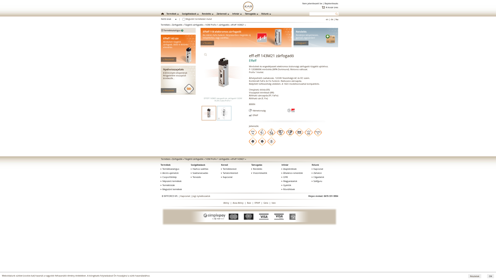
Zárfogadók (177, 25)
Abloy (226, 202)
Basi (249, 202)
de (332, 19)
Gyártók (287, 185)
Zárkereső (222, 13)
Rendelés (206, 13)
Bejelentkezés (331, 3)
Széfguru (317, 181)
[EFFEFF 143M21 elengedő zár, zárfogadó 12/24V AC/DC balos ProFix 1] (205, 55)
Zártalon (317, 172)
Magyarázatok (290, 181)
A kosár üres (332, 7)
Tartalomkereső (230, 172)
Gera (266, 202)
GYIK (285, 177)
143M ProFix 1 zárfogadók (217, 25)
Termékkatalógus (170, 168)
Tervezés (197, 177)
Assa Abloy (238, 202)
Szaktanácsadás (200, 172)
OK (490, 276)
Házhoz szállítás (200, 168)
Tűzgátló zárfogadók (193, 25)
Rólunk (265, 13)
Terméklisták (168, 185)
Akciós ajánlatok (170, 172)
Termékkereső (230, 168)
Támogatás (250, 13)
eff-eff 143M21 (237, 25)
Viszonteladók (260, 172)
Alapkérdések (290, 168)
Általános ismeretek (293, 172)
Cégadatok (318, 177)
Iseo (274, 202)
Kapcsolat (227, 177)
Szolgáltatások (189, 13)
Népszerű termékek (172, 181)
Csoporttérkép (169, 177)
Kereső (224, 164)
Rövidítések (289, 189)
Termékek (171, 13)
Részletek (474, 276)
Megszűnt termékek (172, 189)
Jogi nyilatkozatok (201, 196)
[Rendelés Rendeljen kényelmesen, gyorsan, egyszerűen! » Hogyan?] (316, 46)
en (327, 19)
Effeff (257, 202)
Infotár (235, 13)
